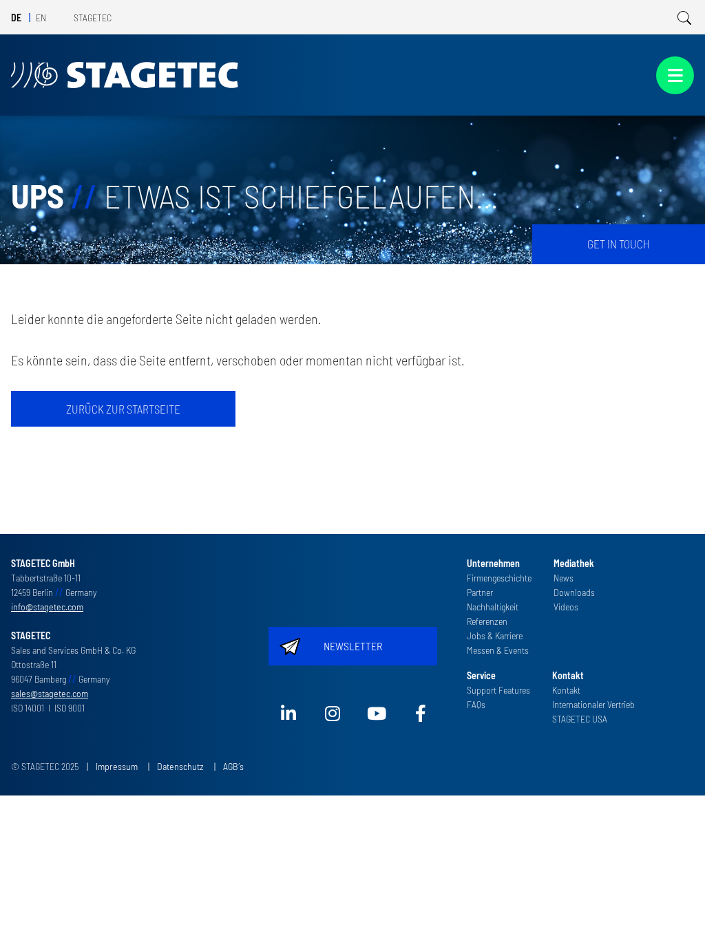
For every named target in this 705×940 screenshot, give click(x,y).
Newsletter (353, 645)
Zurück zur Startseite (123, 409)
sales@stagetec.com (49, 693)
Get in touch (618, 243)
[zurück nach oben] (675, 910)
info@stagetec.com (47, 606)
